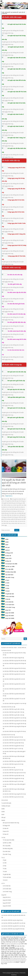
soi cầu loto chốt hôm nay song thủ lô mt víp (14, 761)
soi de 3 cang (12, 958)
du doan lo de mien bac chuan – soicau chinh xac (13, 647)
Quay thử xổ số (6, 897)
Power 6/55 (8, 558)
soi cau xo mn (21, 521)
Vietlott (7, 550)
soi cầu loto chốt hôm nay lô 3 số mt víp (13, 748)
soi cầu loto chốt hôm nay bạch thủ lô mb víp (14, 668)
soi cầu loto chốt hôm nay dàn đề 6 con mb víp (13, 923)
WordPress (14, 974)
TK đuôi (7, 591)
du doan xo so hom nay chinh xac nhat (16, 505)
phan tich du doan (6, 519)
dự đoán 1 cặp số (6, 939)
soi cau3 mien (12, 944)
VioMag (8, 972)
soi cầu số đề (12, 957)
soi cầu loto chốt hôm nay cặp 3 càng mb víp (14, 671)
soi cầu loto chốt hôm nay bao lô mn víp (13, 770)
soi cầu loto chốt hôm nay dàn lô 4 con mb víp (14, 703)
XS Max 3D (8, 561)
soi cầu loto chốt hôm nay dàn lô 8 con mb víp (14, 720)
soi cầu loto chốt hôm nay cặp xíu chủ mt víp (14, 740)
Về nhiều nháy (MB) (10, 572)
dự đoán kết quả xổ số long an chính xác (12, 511)
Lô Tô (3, 883)
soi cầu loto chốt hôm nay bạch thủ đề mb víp (14, 660)
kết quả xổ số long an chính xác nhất (16, 517)
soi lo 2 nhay (5, 959)
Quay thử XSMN (9, 618)
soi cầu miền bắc (13, 953)
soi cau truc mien (13, 521)
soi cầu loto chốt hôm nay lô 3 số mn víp (13, 781)
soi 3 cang (18, 942)
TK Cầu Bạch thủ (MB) (11, 563)
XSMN (6, 542)
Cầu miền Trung (9, 577)
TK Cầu (3, 837)
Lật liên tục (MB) (9, 566)
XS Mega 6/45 (9, 553)
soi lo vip (13, 961)
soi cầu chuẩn (9, 951)
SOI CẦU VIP (15, 950)
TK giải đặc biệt (9, 593)
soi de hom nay (19, 958)
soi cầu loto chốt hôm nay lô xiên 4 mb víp (13, 715)
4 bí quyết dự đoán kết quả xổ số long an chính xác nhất (14, 482)
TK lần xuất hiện (9, 596)
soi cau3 (6, 944)
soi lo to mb (14, 959)
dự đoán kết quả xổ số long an (17, 509)
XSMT (6, 544)
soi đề (14, 962)
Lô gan (7, 580)
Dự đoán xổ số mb (6, 650)
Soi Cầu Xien (20, 957)
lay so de (12, 942)
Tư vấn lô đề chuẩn (6, 803)
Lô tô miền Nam (9, 604)
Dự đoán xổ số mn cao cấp (8, 767)
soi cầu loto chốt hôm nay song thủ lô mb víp (14, 731)
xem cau (20, 523)
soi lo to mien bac (21, 959)
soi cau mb (8, 945)
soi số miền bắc (10, 962)
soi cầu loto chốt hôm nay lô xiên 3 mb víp (13, 712)
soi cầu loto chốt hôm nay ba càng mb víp (13, 657)
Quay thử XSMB (9, 613)
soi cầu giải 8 (18, 951)
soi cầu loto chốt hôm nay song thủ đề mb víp (14, 723)
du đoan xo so (15, 515)
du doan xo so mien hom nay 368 (10, 507)
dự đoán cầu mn (13, 940)
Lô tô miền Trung (10, 607)
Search (17, 530)
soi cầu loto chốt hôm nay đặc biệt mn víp (13, 775)
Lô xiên (7, 583)
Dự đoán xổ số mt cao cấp (8, 734)
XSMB (6, 539)
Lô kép (7, 585)
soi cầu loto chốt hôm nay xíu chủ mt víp (13, 764)
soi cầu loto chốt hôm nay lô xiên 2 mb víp (13, 709)
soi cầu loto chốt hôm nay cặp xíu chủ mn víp (14, 772)
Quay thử (8, 610)
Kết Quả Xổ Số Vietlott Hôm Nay (11, 822)
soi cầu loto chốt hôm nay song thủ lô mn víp (14, 794)
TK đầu (7, 588)
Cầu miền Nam (9, 574)
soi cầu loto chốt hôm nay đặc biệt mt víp (13, 743)
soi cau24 (18, 944)
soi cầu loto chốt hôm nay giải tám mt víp (13, 745)
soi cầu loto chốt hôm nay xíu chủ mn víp (13, 797)
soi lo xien (17, 961)
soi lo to (10, 959)
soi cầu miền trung (15, 955)
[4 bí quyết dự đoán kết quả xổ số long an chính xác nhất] (14, 469)
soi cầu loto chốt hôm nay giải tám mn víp (13, 778)
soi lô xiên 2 (21, 961)
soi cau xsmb (8, 947)
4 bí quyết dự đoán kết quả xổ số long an (15, 501)
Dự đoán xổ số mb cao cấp (8, 706)
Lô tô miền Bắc (9, 602)
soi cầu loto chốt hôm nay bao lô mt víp (13, 737)
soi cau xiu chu (19, 946)
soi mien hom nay (6, 523)
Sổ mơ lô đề (6, 499)
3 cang (3, 937)
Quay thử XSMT (9, 615)
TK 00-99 (7, 599)
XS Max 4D (8, 555)
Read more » (9, 496)
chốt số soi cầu (11, 937)
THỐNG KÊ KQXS (5, 806)
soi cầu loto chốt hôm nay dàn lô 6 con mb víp (14, 718)
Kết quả (7, 547)
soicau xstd (14, 523)
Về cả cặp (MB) (9, 569)
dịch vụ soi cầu (21, 937)
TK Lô (3, 857)
